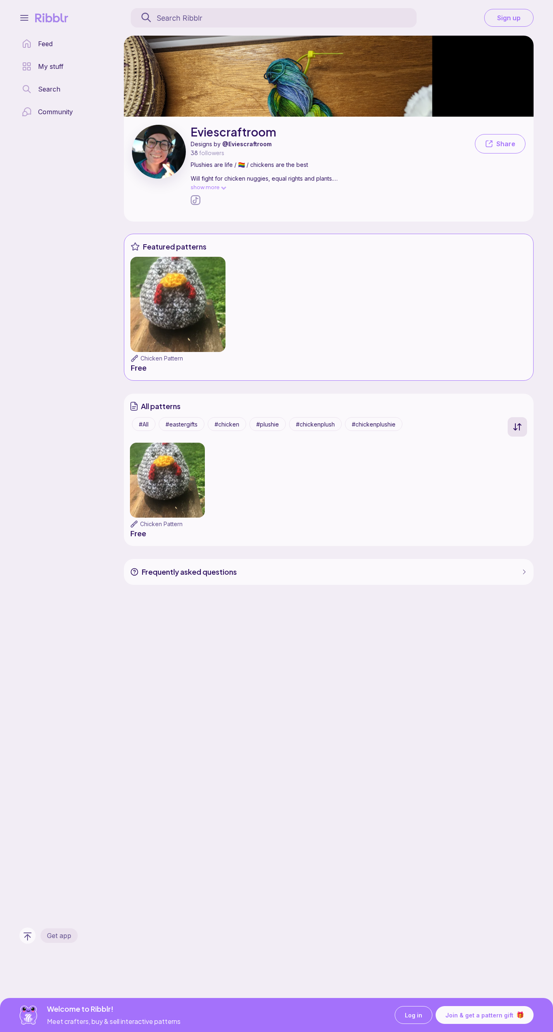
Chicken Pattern (161, 358)
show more (205, 186)
